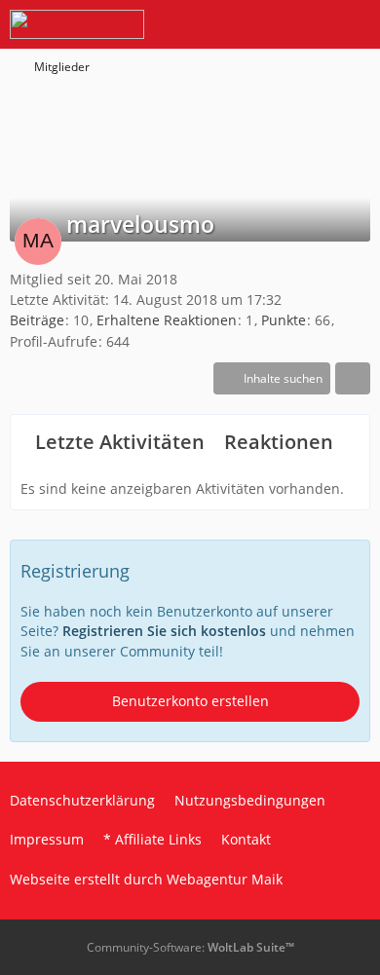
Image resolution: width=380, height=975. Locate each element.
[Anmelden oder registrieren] (305, 24)
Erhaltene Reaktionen (166, 320)
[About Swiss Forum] (77, 24)
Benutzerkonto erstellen (190, 701)
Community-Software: (190, 947)
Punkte (283, 320)
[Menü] (354, 24)
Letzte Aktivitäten (120, 442)
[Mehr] (352, 378)
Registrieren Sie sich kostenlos (164, 630)
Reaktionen (278, 442)
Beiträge (37, 320)
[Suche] (257, 24)
